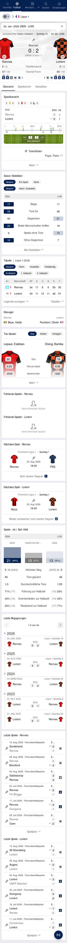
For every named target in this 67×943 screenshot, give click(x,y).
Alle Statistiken (37, 250)
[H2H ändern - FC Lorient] (63, 57)
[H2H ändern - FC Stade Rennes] (4, 57)
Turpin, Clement (25, 33)
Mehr (34, 165)
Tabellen (57, 301)
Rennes (9, 114)
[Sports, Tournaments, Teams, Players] (6, 16)
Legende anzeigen (14, 301)
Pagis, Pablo (52, 155)
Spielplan (35, 831)
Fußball (17, 7)
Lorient (9, 118)
